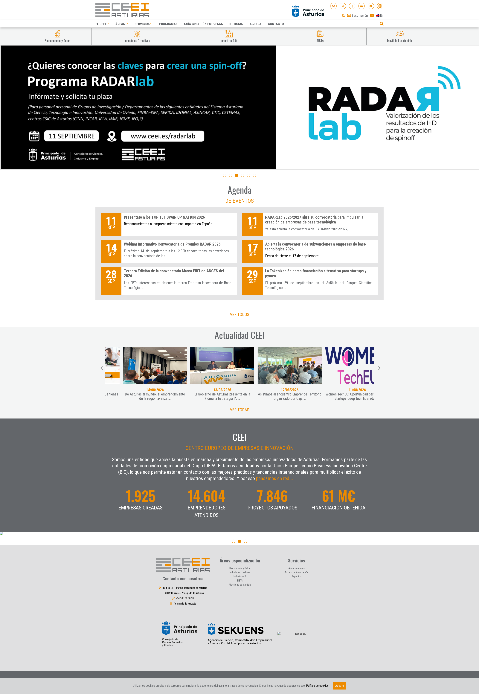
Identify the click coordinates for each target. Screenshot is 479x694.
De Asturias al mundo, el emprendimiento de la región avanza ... (140, 396)
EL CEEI (100, 24)
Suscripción (359, 15)
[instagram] (380, 6)
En (381, 15)
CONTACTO (276, 24)
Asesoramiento (296, 568)
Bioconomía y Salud (240, 568)
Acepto (339, 685)
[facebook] (352, 6)
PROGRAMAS (168, 24)
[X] (343, 6)
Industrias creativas (240, 572)
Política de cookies (317, 685)
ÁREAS (120, 24)
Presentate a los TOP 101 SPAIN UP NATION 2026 (164, 217)
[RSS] (343, 15)
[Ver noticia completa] (140, 365)
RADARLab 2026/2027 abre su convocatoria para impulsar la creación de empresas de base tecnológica (314, 219)
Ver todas (239, 409)
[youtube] (371, 6)
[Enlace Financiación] (239, 534)
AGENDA (255, 24)
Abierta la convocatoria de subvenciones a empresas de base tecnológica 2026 (315, 246)
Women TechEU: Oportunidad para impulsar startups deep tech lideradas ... (342, 396)
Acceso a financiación (297, 572)
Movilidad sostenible (240, 584)
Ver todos (239, 314)
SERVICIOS (142, 24)
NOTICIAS (236, 24)
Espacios (297, 576)
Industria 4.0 (240, 576)
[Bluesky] (333, 6)
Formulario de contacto (184, 603)
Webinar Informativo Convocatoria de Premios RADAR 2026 (172, 244)
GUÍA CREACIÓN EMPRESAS (203, 24)
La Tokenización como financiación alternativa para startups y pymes (316, 273)
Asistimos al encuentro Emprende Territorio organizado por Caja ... (275, 396)
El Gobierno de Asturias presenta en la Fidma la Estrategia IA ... (207, 396)
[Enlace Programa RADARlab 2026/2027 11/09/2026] (239, 107)
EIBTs (240, 580)
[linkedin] (361, 6)
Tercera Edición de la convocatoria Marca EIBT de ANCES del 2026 (174, 273)
